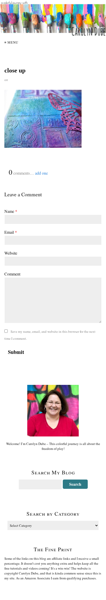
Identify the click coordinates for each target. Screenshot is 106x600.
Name (10, 211)
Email (10, 232)
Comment (12, 274)
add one (41, 173)
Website (10, 253)
